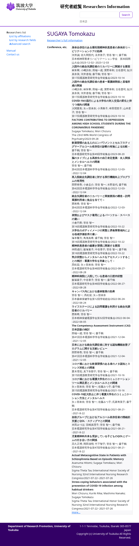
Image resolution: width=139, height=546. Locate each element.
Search (126, 15)
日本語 (83, 21)
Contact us (13, 54)
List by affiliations (20, 36)
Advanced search (19, 44)
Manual (11, 50)
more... (76, 512)
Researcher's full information (65, 40)
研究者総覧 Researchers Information (95, 6)
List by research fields (22, 40)
